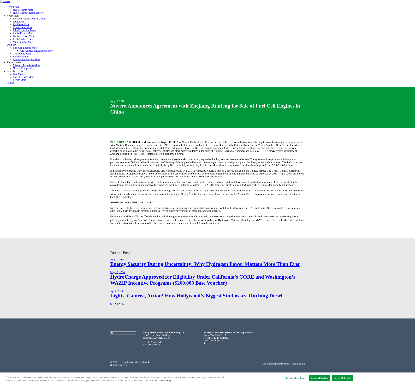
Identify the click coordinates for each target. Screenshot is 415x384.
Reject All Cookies (319, 378)
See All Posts (117, 304)
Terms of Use (268, 363)
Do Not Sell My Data (294, 378)
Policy (286, 363)
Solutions (11, 44)
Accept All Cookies (342, 378)
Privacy (279, 363)
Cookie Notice (298, 363)
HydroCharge (13, 7)
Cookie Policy (165, 380)
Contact (10, 82)
